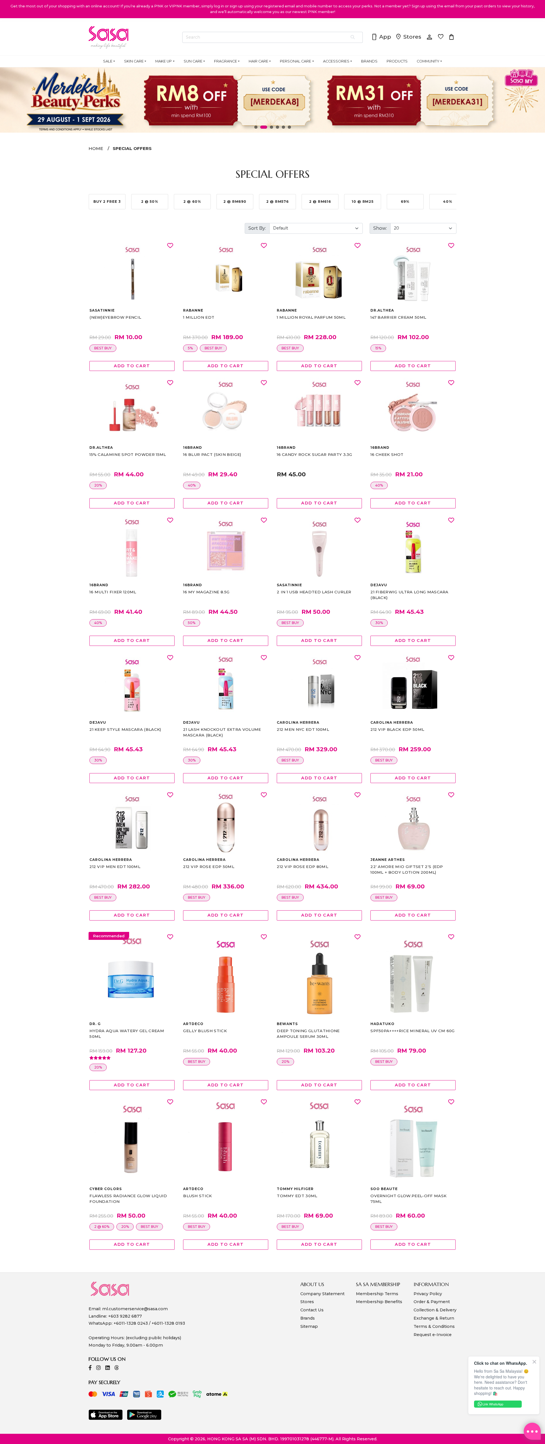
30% (379, 623)
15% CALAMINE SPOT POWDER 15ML (127, 454)
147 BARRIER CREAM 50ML (398, 317)
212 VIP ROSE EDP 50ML (208, 866)
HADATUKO (382, 1024)
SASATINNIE (102, 310)
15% (378, 348)
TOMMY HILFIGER (295, 1189)
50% (191, 623)
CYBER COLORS (105, 1189)
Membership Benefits (379, 1301)
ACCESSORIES (336, 61)
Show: (380, 228)
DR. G (95, 1024)
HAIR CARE (258, 61)
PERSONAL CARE (295, 61)
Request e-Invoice (433, 1334)
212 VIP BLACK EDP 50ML (397, 729)
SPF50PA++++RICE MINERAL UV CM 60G (412, 1030)
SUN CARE (193, 61)
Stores (408, 37)
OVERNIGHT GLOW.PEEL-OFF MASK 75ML (408, 1198)
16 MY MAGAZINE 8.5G (206, 592)
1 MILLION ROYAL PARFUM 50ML (311, 317)
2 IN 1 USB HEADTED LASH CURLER (314, 592)
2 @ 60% (101, 1226)
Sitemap (309, 1326)
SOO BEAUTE (384, 1189)
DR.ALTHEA (382, 310)
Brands (307, 1318)
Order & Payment (432, 1301)
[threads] (116, 1368)
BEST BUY (103, 348)
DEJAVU (378, 585)
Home (96, 148)
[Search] (353, 37)
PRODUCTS (397, 61)
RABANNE (193, 310)
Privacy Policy (428, 1293)
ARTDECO (193, 1024)
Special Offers (132, 148)
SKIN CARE (134, 61)
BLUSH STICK (197, 1195)
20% (98, 485)
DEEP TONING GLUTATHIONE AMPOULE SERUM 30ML (308, 1033)
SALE (107, 61)
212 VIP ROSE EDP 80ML (302, 866)
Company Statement (322, 1293)
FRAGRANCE (225, 61)
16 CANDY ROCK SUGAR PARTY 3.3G (314, 454)
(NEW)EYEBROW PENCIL (115, 317)
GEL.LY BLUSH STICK (205, 1030)
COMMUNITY (428, 61)
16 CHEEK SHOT (386, 454)
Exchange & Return (434, 1318)
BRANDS (369, 61)
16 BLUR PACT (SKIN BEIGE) (212, 454)
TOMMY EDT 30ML (297, 1195)
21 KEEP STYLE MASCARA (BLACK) (125, 729)
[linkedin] (107, 1368)
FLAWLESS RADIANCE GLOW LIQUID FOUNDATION (128, 1198)
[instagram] (98, 1368)
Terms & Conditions (434, 1326)
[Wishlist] (170, 246)
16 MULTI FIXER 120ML (112, 592)
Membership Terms (377, 1293)
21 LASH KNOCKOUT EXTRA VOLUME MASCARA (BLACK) (222, 732)
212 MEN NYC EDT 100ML (303, 729)
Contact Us (312, 1309)
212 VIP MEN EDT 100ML (114, 866)
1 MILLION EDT (198, 317)
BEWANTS (287, 1024)
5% (190, 348)
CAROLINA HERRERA (298, 722)
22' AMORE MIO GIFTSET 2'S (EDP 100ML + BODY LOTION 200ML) (406, 869)
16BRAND (192, 447)
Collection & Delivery (435, 1309)
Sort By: (257, 228)
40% (192, 485)
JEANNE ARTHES (387, 859)
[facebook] (90, 1368)
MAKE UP (163, 61)
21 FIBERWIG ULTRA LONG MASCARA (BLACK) (409, 595)
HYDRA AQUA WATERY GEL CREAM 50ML (126, 1033)
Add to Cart (132, 365)
